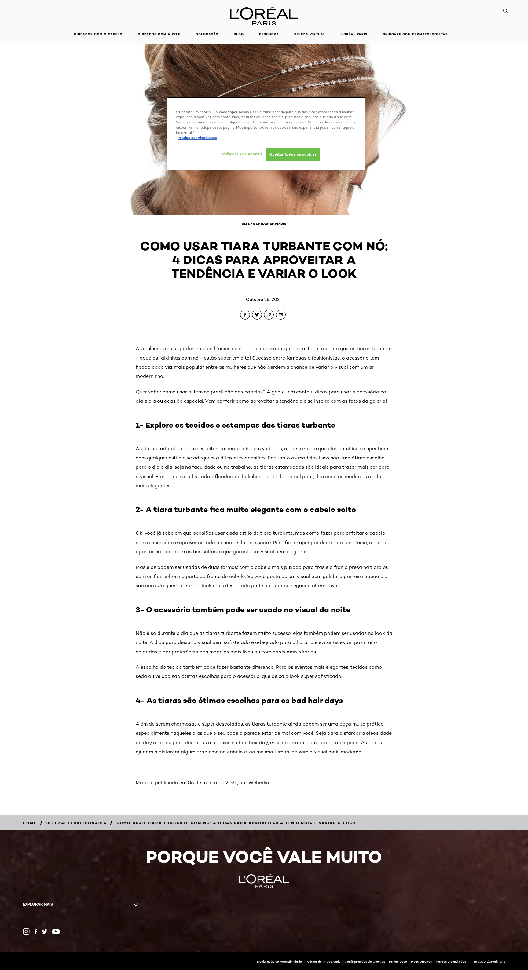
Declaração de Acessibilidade (279, 961)
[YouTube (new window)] (56, 931)
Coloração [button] (207, 34)
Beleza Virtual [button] (309, 34)
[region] (266, 133)
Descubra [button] (269, 34)
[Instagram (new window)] (26, 931)
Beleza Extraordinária (264, 224)
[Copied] (269, 315)
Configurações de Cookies (365, 961)
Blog (239, 34)
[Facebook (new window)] (36, 931)
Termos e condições (451, 961)
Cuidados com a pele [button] (159, 34)
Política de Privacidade (323, 961)
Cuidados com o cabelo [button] (98, 34)
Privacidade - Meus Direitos (410, 961)
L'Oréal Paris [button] (354, 34)
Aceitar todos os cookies (293, 154)
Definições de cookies (242, 154)
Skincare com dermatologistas (415, 34)
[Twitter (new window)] (44, 931)
